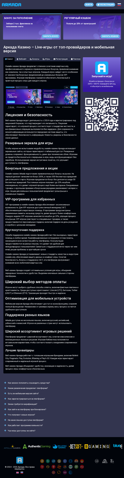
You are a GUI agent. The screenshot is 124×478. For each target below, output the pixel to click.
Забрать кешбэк (110, 36)
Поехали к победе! (101, 83)
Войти (89, 5)
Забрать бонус (50, 36)
